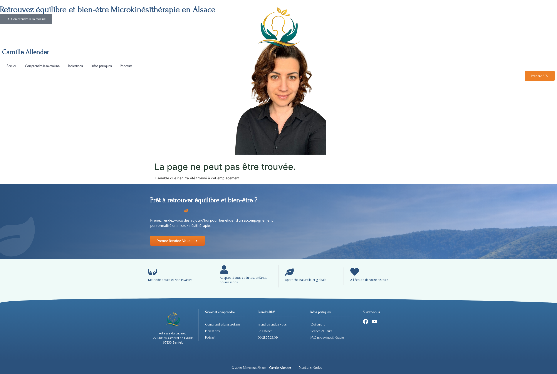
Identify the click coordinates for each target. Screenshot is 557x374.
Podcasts (126, 66)
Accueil (11, 66)
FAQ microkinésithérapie (327, 337)
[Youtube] (374, 321)
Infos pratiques (102, 66)
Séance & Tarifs (321, 331)
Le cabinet (265, 331)
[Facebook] (365, 321)
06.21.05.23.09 (268, 337)
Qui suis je (317, 324)
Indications (75, 66)
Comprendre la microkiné (42, 66)
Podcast (210, 337)
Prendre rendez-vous (272, 324)
